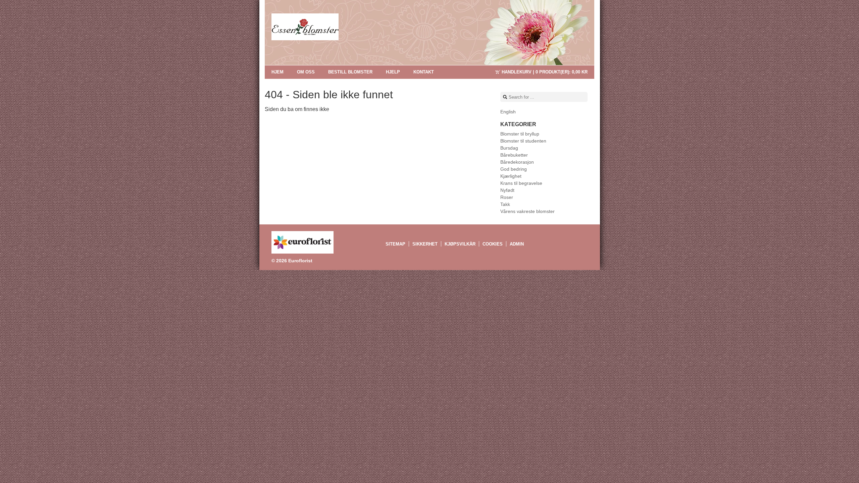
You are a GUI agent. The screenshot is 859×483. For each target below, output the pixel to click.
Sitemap (395, 244)
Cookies (493, 244)
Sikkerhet (425, 244)
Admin (517, 244)
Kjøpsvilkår (460, 244)
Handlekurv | (545, 71)
